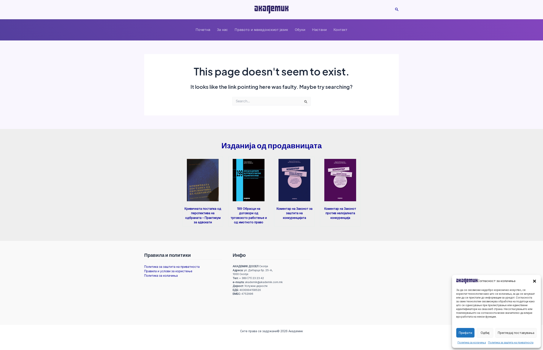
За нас (222, 30)
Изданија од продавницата (271, 145)
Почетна (203, 30)
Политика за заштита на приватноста (510, 342)
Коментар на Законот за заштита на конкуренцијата (294, 213)
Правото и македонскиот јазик (261, 30)
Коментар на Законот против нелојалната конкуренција (340, 213)
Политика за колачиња (472, 342)
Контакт (340, 30)
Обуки (300, 30)
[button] (534, 281)
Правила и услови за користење (168, 271)
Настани (319, 30)
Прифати (465, 333)
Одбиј (485, 333)
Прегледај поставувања (516, 333)
